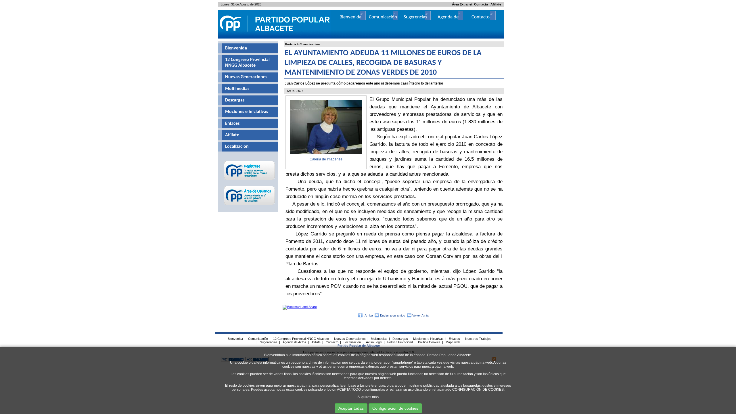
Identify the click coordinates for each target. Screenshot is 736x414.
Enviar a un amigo (392, 315)
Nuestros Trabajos (478, 338)
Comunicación (310, 44)
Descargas (234, 100)
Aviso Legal (374, 342)
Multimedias (237, 89)
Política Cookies (429, 342)
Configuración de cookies (395, 408)
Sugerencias (415, 17)
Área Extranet (462, 4)
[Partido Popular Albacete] (275, 37)
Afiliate (495, 4)
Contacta (481, 4)
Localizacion (237, 146)
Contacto (480, 17)
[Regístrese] (249, 180)
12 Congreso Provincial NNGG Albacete (247, 62)
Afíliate (232, 135)
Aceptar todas (351, 408)
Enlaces (232, 123)
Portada (290, 44)
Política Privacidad (400, 342)
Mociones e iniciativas (246, 112)
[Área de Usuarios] (249, 205)
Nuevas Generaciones (246, 77)
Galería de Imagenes (326, 159)
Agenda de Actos (294, 342)
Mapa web (453, 342)
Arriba (369, 315)
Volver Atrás (420, 315)
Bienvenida (236, 48)
